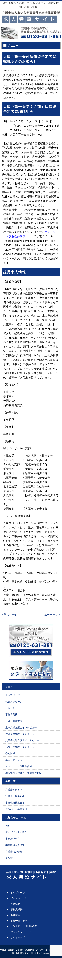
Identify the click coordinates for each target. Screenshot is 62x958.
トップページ (12, 695)
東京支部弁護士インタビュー (21, 727)
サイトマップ (18, 937)
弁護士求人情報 (13, 851)
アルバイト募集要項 (16, 808)
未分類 (9, 858)
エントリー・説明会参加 (18, 766)
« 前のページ (10, 614)
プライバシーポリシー (23, 931)
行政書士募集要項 (15, 796)
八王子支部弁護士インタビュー (22, 740)
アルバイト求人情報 (16, 832)
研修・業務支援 (13, 721)
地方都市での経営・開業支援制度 (23, 772)
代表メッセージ (13, 701)
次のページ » (52, 614)
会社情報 (10, 753)
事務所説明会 (12, 838)
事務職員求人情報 (15, 845)
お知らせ (10, 825)
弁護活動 (10, 708)
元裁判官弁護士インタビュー (21, 746)
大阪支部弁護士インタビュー (21, 733)
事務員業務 (11, 714)
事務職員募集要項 (15, 802)
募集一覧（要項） (15, 759)
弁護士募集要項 (13, 789)
